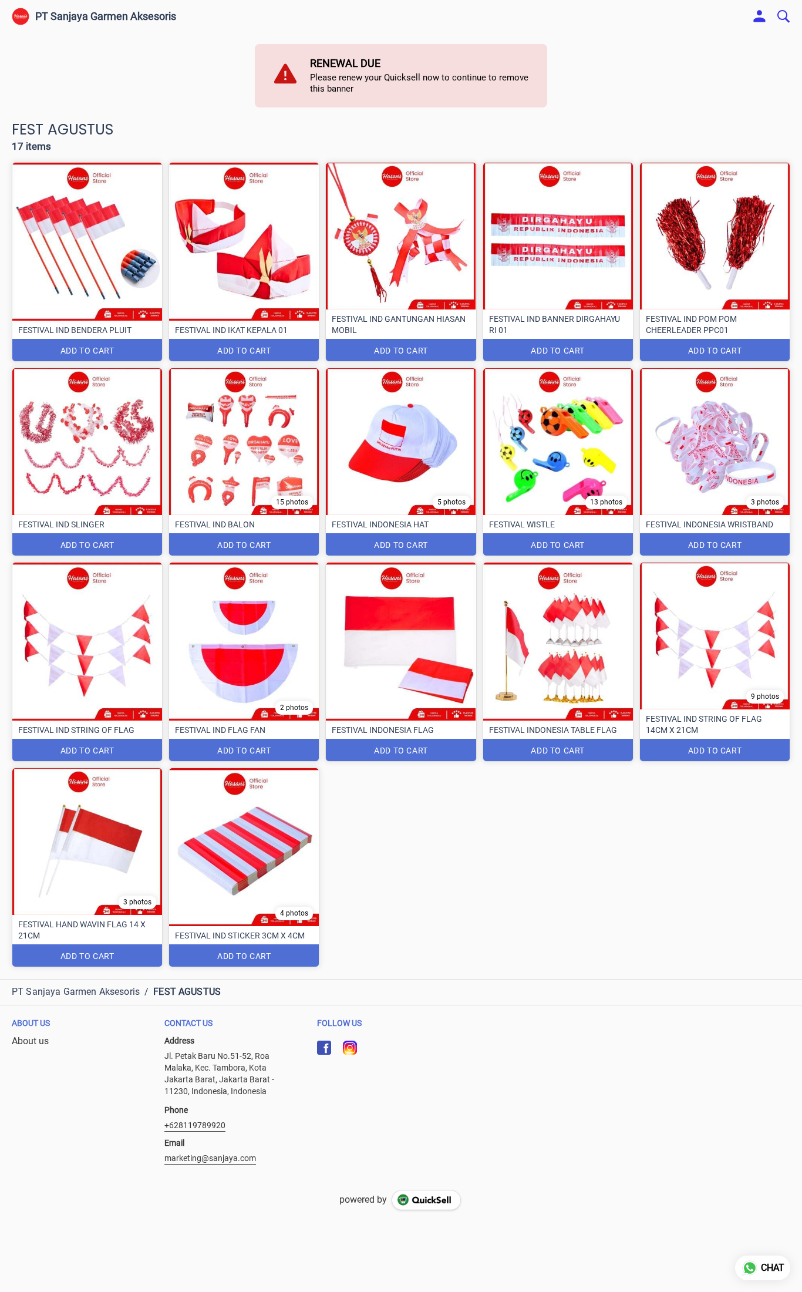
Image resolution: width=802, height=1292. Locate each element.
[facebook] (324, 1047)
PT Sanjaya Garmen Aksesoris (105, 16)
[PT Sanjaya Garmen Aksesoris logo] (20, 16)
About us (30, 1041)
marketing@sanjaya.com (210, 1158)
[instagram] (350, 1047)
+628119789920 (194, 1125)
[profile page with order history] (759, 16)
